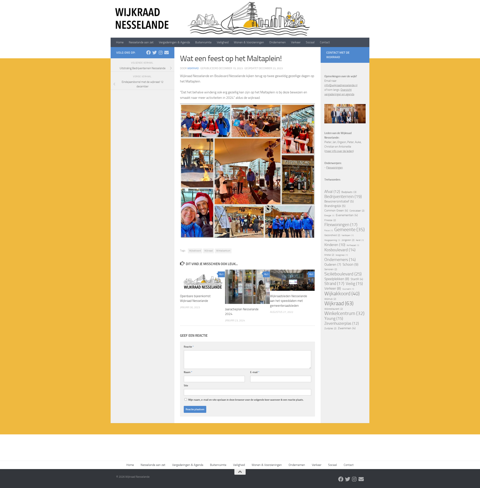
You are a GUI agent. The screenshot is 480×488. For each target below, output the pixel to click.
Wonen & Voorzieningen (249, 42)
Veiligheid (223, 42)
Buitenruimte (203, 42)
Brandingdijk (334, 206)
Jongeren (348, 240)
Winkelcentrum (223, 250)
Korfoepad (353, 245)
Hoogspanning (332, 240)
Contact (325, 42)
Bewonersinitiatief (339, 201)
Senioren (330, 269)
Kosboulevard (340, 250)
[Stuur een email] (166, 52)
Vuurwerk (348, 289)
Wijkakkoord (195, 250)
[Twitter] (154, 52)
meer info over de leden (339, 151)
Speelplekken (336, 279)
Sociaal (310, 42)
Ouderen (332, 264)
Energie (329, 215)
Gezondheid (332, 235)
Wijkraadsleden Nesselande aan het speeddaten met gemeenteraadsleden (288, 300)
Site (186, 385)
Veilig (354, 283)
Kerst (360, 240)
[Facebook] (148, 52)
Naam (188, 372)
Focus (328, 230)
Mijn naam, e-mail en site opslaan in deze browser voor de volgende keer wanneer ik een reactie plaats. (246, 399)
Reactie (189, 346)
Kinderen (334, 245)
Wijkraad (193, 68)
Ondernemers (340, 259)
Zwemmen (347, 328)
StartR (357, 279)
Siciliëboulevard (343, 274)
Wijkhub (330, 299)
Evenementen (347, 215)
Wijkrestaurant (333, 308)
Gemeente (349, 229)
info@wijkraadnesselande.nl (340, 85)
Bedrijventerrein (343, 196)
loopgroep (342, 255)
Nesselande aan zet (141, 42)
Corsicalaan (357, 210)
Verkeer (296, 42)
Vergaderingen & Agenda (174, 42)
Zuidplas (330, 328)
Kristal (329, 254)
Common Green (336, 210)
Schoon (350, 264)
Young (333, 318)
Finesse (330, 220)
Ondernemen (277, 42)
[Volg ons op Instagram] (160, 52)
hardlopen (348, 235)
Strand (334, 283)
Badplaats (348, 192)
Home (120, 42)
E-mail (254, 372)
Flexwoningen (334, 167)
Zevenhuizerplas (341, 323)
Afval (332, 191)
